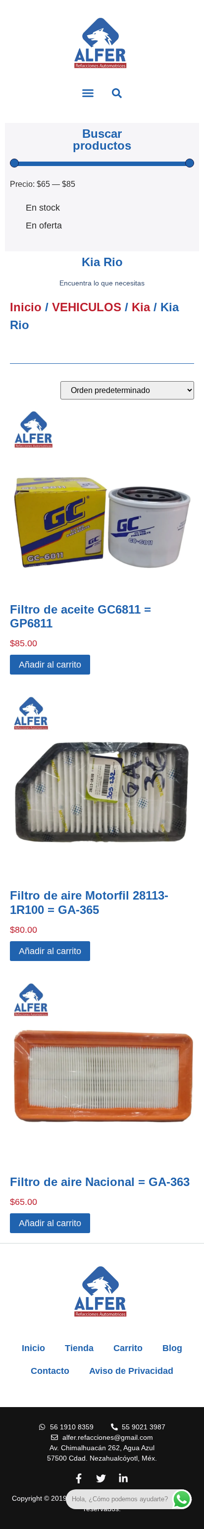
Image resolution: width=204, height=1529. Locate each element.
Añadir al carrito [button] (50, 665)
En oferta (44, 225)
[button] (88, 93)
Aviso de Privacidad (131, 1371)
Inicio (26, 307)
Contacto (50, 1371)
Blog (172, 1348)
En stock (43, 207)
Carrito (128, 1348)
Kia (141, 307)
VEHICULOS (86, 307)
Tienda (79, 1348)
